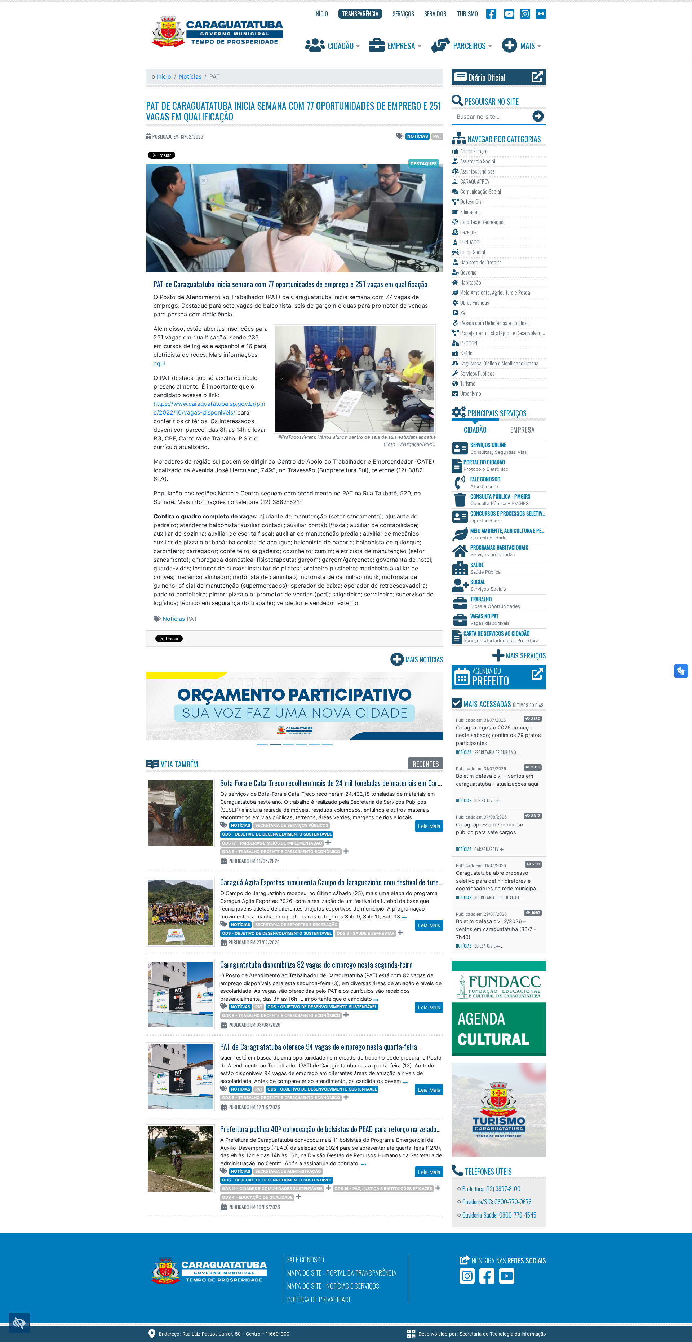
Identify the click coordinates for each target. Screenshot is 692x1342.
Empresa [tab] (522, 429)
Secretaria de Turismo (495, 752)
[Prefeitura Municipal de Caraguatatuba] (217, 31)
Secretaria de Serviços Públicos (291, 825)
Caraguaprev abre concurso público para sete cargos (489, 828)
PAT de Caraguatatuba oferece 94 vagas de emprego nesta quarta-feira (318, 1046)
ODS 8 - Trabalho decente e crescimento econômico (281, 851)
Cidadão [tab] (475, 429)
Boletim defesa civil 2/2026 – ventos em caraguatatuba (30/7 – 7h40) (496, 929)
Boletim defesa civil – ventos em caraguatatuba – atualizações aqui (497, 780)
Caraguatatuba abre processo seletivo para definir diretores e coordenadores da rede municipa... (498, 880)
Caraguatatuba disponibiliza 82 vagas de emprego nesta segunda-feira (316, 964)
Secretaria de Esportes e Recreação (296, 924)
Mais (528, 45)
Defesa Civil (484, 800)
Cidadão (340, 45)
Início (163, 76)
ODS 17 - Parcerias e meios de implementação (272, 843)
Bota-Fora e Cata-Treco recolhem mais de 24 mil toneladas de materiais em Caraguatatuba (344, 782)
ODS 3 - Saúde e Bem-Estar (365, 933)
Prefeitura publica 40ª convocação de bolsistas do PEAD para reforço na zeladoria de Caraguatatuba (357, 1128)
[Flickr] (539, 13)
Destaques (424, 163)
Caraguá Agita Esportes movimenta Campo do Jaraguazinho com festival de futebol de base (344, 882)
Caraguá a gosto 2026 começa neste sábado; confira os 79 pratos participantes (498, 735)
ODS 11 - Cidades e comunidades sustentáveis (272, 1188)
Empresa (401, 45)
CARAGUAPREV (486, 849)
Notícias (190, 76)
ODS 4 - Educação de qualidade (257, 1197)
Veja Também (178, 764)
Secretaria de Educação (496, 897)
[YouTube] (508, 13)
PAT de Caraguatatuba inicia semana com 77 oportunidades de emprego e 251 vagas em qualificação (293, 110)
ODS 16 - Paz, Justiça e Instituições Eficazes (383, 1188)
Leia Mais (429, 826)
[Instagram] (525, 13)
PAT (437, 136)
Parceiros (470, 45)
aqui (159, 363)
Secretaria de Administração (288, 1171)
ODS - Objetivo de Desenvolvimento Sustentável (277, 834)
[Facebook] (491, 13)
